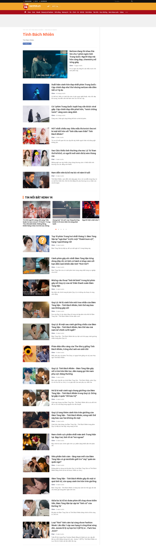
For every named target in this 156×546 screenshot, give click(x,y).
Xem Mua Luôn (114, 12)
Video (122, 12)
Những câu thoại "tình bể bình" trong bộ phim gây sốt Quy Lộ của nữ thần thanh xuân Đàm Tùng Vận (73, 283)
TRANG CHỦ (25, 12)
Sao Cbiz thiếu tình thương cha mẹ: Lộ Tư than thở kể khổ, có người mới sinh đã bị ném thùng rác (73, 153)
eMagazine (28, 1)
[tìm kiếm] (132, 1)
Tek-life (95, 12)
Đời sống (58, 12)
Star (29, 12)
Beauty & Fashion (47, 12)
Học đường (103, 12)
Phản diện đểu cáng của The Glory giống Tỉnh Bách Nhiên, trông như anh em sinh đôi (73, 347)
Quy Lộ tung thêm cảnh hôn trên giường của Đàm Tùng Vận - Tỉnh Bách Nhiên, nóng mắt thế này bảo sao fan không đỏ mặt (73, 415)
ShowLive (44, 1)
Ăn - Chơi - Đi (74, 12)
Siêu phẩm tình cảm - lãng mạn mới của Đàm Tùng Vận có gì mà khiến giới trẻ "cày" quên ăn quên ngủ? (73, 459)
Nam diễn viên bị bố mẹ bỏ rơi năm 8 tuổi (70, 172)
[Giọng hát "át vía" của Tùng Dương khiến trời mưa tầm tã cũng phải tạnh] (66, 209)
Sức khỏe (88, 12)
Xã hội (82, 12)
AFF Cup (55, 6)
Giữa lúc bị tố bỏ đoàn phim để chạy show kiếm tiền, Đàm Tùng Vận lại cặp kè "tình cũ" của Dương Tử (74, 503)
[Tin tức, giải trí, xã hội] (33, 6)
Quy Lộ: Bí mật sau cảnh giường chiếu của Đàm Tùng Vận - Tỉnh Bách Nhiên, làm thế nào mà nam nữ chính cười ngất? (73, 327)
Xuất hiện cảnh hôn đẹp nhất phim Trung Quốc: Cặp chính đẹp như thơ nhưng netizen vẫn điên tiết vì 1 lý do (73, 87)
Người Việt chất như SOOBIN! (93, 220)
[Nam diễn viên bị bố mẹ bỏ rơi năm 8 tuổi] (36, 180)
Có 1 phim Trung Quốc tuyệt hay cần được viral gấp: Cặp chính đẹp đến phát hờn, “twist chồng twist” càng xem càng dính (74, 109)
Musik (38, 12)
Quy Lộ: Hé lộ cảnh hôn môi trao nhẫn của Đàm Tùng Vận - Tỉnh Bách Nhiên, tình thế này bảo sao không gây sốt (73, 305)
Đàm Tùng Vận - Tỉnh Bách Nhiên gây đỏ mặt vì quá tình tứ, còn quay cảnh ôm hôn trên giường (73, 480)
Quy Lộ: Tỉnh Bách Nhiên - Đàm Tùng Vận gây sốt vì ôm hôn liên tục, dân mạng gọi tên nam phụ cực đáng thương (72, 371)
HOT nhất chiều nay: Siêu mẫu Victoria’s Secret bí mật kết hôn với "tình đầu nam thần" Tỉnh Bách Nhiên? (73, 131)
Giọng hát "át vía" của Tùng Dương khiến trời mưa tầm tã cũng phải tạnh (66, 222)
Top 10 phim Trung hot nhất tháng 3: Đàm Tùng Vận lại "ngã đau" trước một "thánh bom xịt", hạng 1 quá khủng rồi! (73, 239)
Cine (71, 65)
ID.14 (36, 1)
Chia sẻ (28, 43)
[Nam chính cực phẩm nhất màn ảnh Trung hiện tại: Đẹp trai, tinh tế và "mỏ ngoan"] (36, 442)
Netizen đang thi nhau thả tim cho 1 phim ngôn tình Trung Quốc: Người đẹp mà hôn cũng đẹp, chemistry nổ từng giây (83, 57)
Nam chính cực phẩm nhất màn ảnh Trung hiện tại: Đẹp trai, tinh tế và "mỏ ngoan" (73, 435)
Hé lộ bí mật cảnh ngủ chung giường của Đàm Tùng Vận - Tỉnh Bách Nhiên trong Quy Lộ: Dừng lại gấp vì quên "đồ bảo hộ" (73, 393)
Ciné (33, 12)
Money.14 (65, 12)
